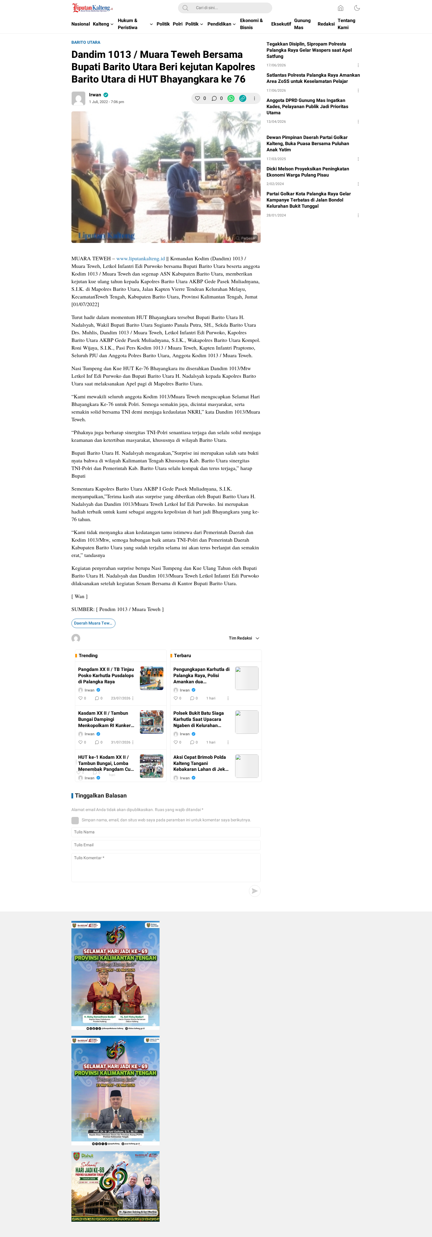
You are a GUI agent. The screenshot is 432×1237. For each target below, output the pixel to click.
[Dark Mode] (357, 7)
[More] (254, 98)
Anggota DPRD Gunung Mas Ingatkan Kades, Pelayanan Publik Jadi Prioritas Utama (307, 107)
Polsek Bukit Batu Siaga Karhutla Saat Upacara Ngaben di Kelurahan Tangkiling (198, 719)
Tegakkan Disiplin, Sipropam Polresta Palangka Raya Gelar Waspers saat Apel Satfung (309, 50)
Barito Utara (85, 42)
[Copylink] (242, 98)
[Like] (197, 98)
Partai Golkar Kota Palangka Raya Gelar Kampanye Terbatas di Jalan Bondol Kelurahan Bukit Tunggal (309, 200)
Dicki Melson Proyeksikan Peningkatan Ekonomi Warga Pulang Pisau (308, 172)
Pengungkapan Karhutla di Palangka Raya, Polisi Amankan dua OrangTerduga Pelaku (201, 676)
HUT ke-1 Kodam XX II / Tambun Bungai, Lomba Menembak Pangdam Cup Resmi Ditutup (105, 763)
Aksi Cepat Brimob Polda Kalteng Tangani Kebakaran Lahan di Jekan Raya (201, 763)
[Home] (340, 7)
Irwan (95, 94)
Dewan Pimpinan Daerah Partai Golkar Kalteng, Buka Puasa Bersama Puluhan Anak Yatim (308, 144)
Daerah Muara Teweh (94, 623)
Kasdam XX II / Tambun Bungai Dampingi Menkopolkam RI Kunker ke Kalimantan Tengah (104, 719)
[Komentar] (214, 98)
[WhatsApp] (231, 98)
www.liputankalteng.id (140, 258)
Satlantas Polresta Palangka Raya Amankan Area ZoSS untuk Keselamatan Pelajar (313, 78)
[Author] (78, 98)
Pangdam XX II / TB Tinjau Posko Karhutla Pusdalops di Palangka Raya (106, 676)
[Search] (185, 8)
